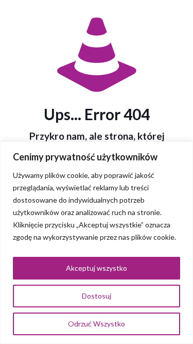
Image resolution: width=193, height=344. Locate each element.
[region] (96, 242)
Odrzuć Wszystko (96, 323)
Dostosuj (96, 295)
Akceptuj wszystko (96, 268)
